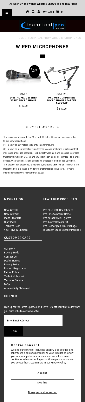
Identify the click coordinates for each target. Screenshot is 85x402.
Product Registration (15, 268)
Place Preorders (12, 218)
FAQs (7, 284)
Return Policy (11, 272)
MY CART (53, 12)
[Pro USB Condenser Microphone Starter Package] (61, 76)
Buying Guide (11, 252)
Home (21, 37)
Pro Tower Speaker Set (55, 222)
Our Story (9, 248)
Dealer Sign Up (12, 260)
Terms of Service (13, 280)
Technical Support (14, 276)
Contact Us (10, 256)
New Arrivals (11, 210)
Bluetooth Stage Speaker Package (62, 230)
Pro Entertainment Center (57, 214)
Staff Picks (10, 222)
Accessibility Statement (17, 288)
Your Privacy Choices (16, 230)
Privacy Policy (58, 362)
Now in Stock (11, 214)
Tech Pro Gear (12, 226)
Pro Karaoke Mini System (57, 218)
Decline (42, 382)
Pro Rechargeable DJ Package (60, 226)
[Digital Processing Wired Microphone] (23, 76)
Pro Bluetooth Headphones (58, 210)
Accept (42, 373)
